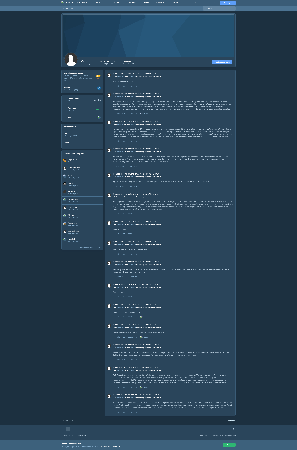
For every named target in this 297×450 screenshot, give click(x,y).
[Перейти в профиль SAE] (109, 75)
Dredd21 (71, 183)
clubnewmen (73, 199)
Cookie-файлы (82, 436)
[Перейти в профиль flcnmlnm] (99, 117)
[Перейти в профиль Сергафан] (64, 160)
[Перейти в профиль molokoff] (64, 239)
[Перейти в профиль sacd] (64, 176)
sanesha (71, 191)
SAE (115, 76)
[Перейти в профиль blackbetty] (64, 207)
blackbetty (72, 207)
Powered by (224, 436)
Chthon (71, 215)
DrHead (127, 76)
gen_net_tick (73, 231)
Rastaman (72, 223)
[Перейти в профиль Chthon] (64, 215)
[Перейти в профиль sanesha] (64, 192)
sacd (70, 175)
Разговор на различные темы (149, 76)
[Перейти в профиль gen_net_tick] (64, 231)
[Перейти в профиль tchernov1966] (64, 168)
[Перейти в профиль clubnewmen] (64, 199)
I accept (230, 445)
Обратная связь (68, 436)
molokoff (72, 239)
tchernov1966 (74, 167)
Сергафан (72, 159)
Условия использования (110, 447)
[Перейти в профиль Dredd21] (64, 184)
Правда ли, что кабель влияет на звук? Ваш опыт (136, 73)
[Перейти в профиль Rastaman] (64, 223)
